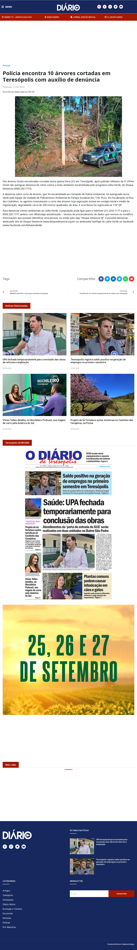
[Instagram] (110, 7)
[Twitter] (115, 7)
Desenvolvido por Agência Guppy (121, 944)
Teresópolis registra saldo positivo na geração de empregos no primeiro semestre (98, 361)
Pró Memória (9, 927)
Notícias (6, 65)
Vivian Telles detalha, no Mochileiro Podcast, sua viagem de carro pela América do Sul (34, 421)
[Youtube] (121, 7)
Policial (6, 922)
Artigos (6, 890)
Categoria (8, 895)
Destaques (8, 899)
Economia (8, 913)
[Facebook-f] (104, 7)
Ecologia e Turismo (12, 909)
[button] (99, 7)
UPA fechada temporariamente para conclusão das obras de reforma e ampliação (111, 841)
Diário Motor (9, 904)
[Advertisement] (68, 41)
